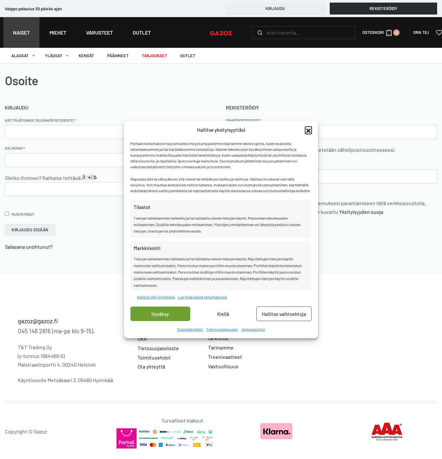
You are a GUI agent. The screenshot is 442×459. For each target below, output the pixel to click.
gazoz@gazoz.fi (38, 321)
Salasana (23, 147)
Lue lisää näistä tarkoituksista (202, 297)
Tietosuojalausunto (222, 329)
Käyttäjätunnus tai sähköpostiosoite (49, 120)
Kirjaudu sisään (30, 229)
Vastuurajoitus (253, 329)
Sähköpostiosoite (252, 120)
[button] (308, 130)
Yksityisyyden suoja (361, 212)
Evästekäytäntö (190, 329)
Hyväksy (160, 314)
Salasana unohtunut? (28, 247)
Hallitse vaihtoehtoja (284, 314)
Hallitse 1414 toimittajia (156, 297)
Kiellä (223, 314)
